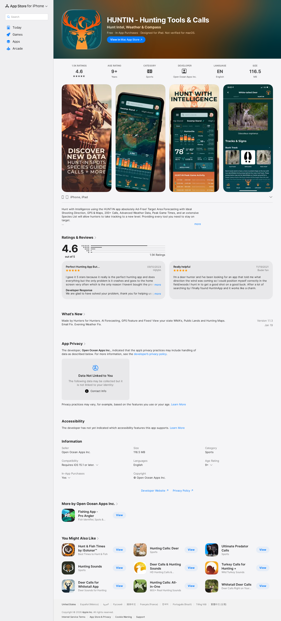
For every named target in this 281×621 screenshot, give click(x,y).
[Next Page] (277, 138)
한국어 (165, 604)
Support (140, 617)
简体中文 (131, 604)
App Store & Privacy (100, 617)
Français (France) (149, 604)
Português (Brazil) (182, 604)
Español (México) (89, 604)
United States (69, 604)
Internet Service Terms (73, 617)
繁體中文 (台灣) (218, 604)
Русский (117, 604)
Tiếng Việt (201, 604)
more (197, 224)
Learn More (178, 404)
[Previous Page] (57, 138)
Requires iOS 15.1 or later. (78, 464)
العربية (106, 604)
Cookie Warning (123, 617)
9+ (207, 464)
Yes (64, 477)
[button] (26, 27)
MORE (157, 284)
